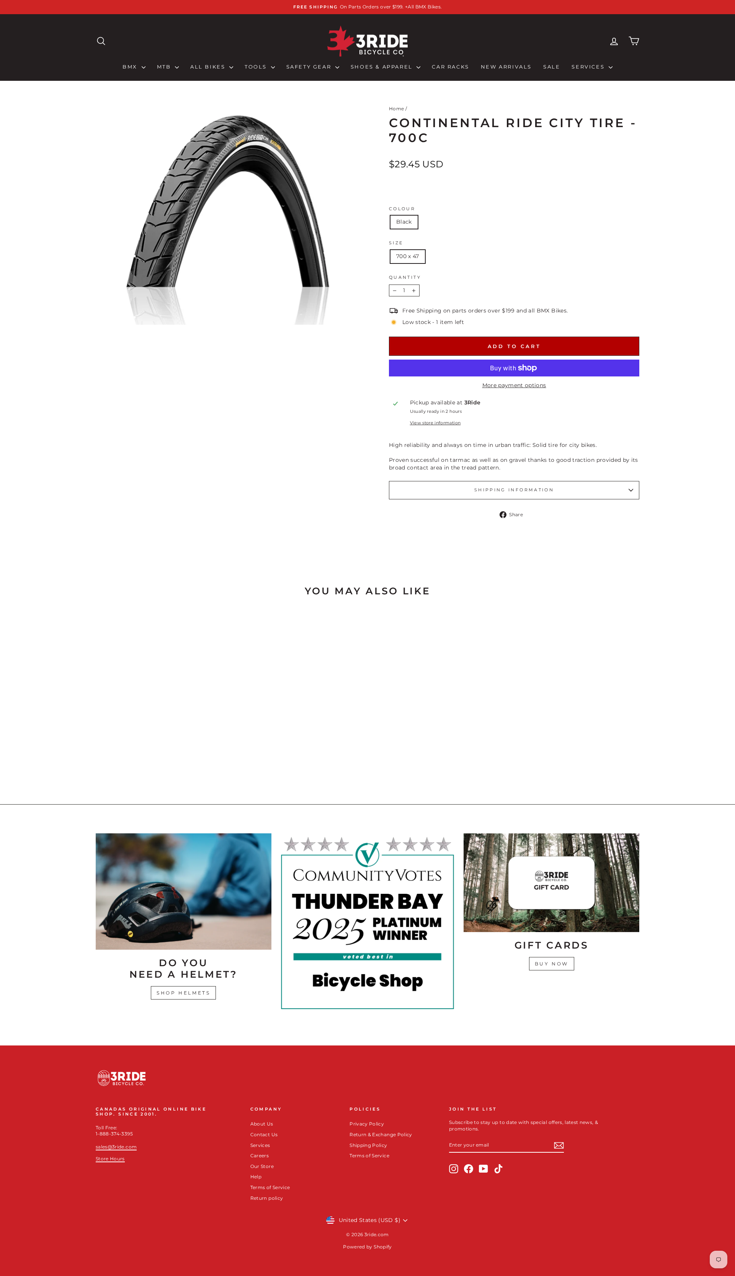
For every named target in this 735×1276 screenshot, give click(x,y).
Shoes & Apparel (383, 67)
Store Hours (110, 1158)
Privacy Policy (367, 1124)
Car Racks (450, 67)
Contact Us (264, 1134)
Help (255, 1176)
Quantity (405, 277)
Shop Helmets (183, 993)
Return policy (266, 1198)
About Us (261, 1124)
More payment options (514, 385)
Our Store (262, 1166)
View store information (435, 422)
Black (404, 221)
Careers (259, 1155)
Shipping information (514, 489)
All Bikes (208, 67)
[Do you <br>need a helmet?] (183, 891)
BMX (130, 67)
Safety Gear (309, 67)
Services (589, 67)
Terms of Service (270, 1187)
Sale (551, 67)
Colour (402, 208)
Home (396, 108)
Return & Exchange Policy (381, 1134)
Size (396, 242)
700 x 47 (407, 256)
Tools (257, 67)
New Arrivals (506, 67)
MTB (165, 67)
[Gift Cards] (551, 882)
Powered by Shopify (367, 1247)
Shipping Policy (368, 1145)
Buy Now (551, 964)
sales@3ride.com (116, 1147)
